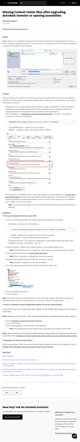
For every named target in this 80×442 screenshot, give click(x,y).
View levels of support (64, 433)
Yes (6, 392)
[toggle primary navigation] (5, 3)
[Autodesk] (12, 3)
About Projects (8, 356)
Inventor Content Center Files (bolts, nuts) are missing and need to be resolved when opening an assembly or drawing (39, 370)
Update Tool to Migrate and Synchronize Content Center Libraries (27, 347)
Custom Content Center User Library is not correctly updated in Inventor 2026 (32, 375)
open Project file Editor (39, 253)
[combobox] (33, 3)
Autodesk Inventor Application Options (37, 114)
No (17, 392)
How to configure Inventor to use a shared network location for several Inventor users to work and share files (39, 364)
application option (12, 197)
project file (70, 194)
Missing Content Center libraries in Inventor (19, 360)
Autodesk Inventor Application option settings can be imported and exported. (46, 336)
